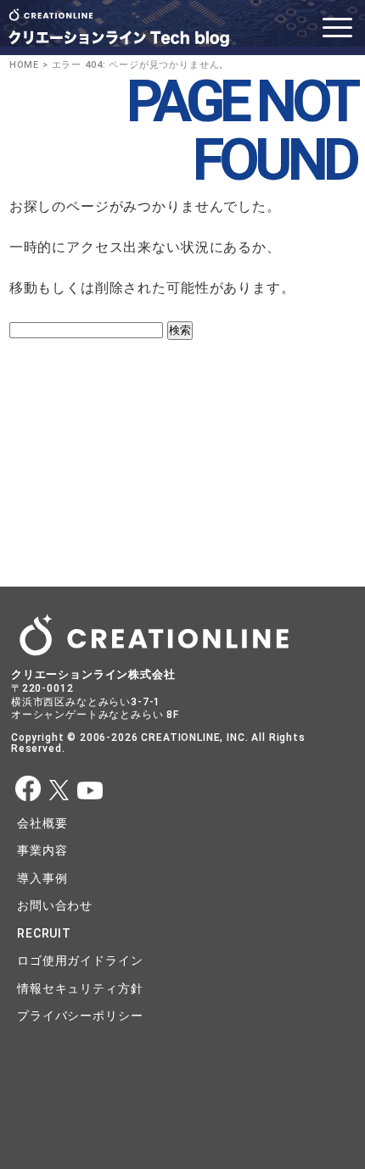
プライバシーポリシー (80, 1015)
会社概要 (42, 823)
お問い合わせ (55, 905)
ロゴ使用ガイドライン (80, 960)
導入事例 (42, 878)
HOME (24, 64)
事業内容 (42, 850)
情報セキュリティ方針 (80, 988)
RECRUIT (44, 933)
